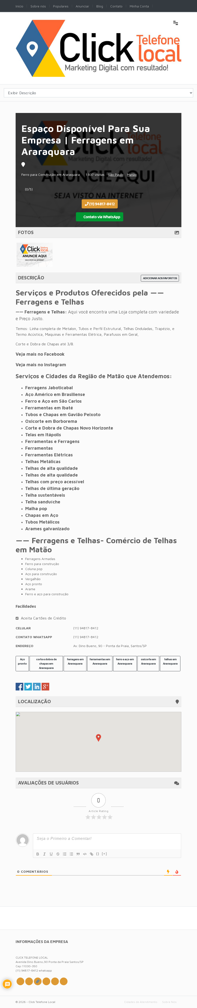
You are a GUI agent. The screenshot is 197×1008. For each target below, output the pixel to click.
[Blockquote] (78, 854)
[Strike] (58, 854)
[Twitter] (20, 981)
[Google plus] (38, 981)
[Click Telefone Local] (98, 22)
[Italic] (44, 854)
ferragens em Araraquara (75, 661)
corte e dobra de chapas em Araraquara (46, 663)
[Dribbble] (46, 981)
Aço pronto (22, 661)
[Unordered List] (71, 854)
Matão (132, 174)
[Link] (91, 854)
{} (97, 853)
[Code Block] (84, 854)
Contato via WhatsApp (101, 217)
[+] (104, 853)
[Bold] (37, 854)
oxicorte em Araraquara (148, 661)
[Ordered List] (64, 854)
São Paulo (115, 174)
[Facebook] (29, 981)
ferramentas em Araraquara (99, 661)
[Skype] (55, 981)
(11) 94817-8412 (101, 204)
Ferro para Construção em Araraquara (50, 174)
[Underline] (51, 854)
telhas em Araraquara (170, 661)
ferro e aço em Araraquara (125, 661)
